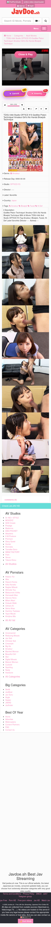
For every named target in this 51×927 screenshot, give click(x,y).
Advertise (9, 719)
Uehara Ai (9, 605)
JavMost (8, 692)
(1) (31, 109)
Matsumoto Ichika (12, 592)
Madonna (9, 528)
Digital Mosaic (11, 659)
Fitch (7, 554)
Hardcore (9, 672)
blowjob (23, 205)
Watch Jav (46, 900)
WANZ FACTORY (12, 552)
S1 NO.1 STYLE (12, 517)
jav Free (3, 900)
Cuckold (8, 664)
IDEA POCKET (11, 531)
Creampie (9, 643)
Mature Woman (11, 662)
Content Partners (12, 724)
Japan (14, 200)
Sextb (7, 689)
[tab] (10, 499)
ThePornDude (15, 2)
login (31, 5)
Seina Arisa (10, 608)
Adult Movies (31, 35)
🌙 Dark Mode (26, 921)
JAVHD (8, 702)
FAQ (7, 727)
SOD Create (10, 523)
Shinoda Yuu (10, 589)
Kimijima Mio (10, 616)
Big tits (8, 646)
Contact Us (10, 729)
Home (8, 35)
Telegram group (25, 896)
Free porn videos (25, 900)
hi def (39, 205)
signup (22, 5)
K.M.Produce (10, 536)
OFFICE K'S (15, 184)
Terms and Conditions (12, 893)
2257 (45, 893)
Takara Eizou (10, 560)
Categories (18, 35)
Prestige (8, 525)
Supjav (8, 700)
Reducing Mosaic (12, 635)
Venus (7, 557)
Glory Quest (10, 541)
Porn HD (12, 900)
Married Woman (12, 651)
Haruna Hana (10, 597)
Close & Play (25, 54)
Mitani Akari (10, 600)
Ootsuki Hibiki (11, 603)
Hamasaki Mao (11, 595)
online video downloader (34, 2)
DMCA (38, 893)
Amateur (16, 173)
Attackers (9, 533)
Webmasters (10, 722)
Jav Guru (9, 694)
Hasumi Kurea (11, 582)
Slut (6, 656)
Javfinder (9, 705)
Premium (9, 538)
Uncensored (10, 633)
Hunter (8, 544)
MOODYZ (9, 520)
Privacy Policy (28, 893)
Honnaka (9, 546)
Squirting (9, 667)
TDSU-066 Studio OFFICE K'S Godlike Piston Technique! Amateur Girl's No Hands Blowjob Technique (24, 41)
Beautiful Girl (10, 654)
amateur (14, 205)
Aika (7, 579)
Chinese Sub (10, 641)
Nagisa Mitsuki (11, 587)
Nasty (7, 670)
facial (32, 205)
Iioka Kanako (10, 584)
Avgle (7, 697)
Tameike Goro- (11, 549)
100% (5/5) (15, 105)
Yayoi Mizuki (10, 613)
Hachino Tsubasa (12, 611)
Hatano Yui (9, 576)
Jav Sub (8, 638)
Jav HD (37, 900)
